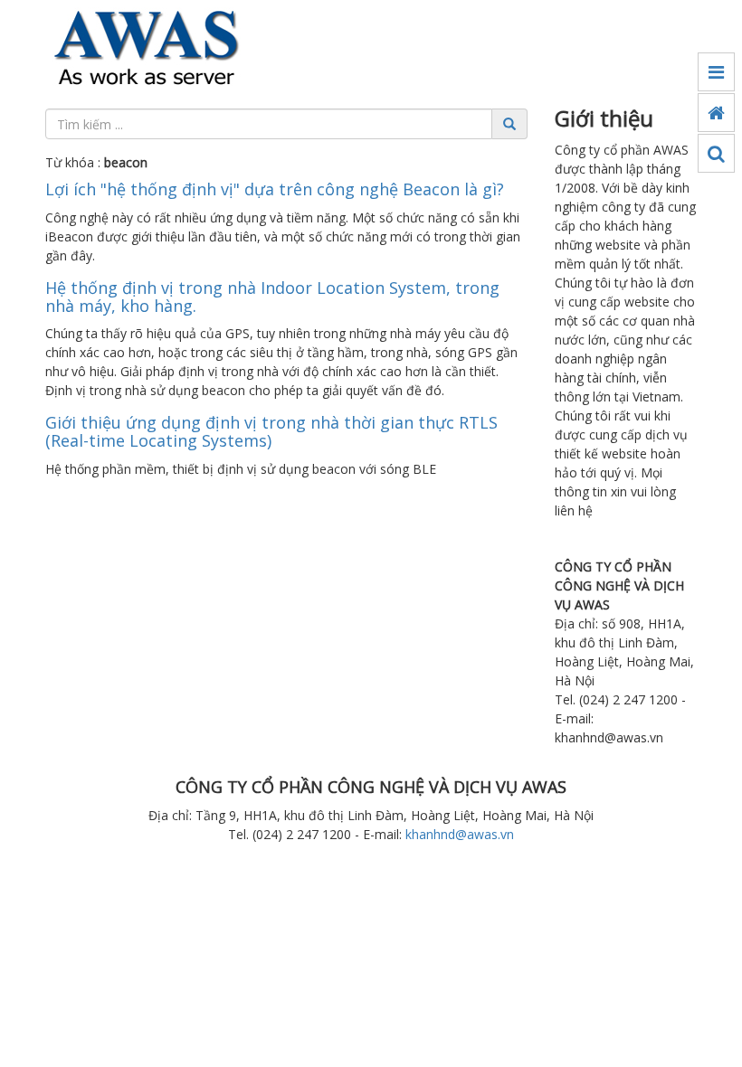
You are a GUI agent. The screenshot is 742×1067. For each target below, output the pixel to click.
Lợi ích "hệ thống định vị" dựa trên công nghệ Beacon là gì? (274, 189)
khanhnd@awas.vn (459, 834)
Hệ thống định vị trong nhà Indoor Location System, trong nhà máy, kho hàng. (272, 296)
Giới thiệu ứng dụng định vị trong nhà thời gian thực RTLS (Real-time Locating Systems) (271, 431)
